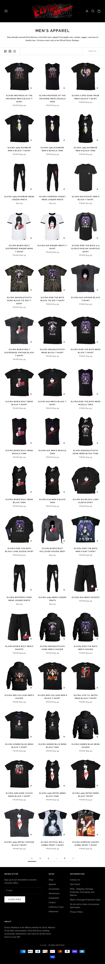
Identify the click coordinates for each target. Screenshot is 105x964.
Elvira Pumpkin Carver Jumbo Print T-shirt (85, 843)
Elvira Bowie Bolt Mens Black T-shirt (19, 403)
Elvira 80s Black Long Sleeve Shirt (86, 500)
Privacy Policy (76, 912)
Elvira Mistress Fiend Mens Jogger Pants (19, 598)
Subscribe (14, 899)
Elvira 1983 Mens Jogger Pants (52, 598)
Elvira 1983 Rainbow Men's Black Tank (85, 149)
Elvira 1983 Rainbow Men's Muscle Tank (52, 149)
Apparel (52, 884)
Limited (52, 902)
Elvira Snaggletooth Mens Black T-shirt (52, 350)
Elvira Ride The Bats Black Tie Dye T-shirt (52, 299)
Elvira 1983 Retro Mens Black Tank (52, 794)
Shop (51, 880)
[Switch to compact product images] (14, 51)
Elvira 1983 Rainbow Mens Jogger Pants (19, 198)
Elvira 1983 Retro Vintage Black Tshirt (19, 843)
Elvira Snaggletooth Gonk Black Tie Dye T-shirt (19, 300)
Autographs (54, 898)
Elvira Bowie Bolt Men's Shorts (19, 647)
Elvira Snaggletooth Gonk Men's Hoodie (52, 647)
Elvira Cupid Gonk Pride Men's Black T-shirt (85, 97)
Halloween (53, 911)
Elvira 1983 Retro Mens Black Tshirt (85, 794)
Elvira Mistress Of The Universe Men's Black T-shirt (19, 98)
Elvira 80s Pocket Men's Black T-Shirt (85, 198)
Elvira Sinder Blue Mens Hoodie (86, 745)
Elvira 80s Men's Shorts (85, 597)
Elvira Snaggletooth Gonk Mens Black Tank (86, 452)
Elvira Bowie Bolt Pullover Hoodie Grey (52, 549)
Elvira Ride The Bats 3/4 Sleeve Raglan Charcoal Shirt (85, 248)
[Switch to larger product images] (5, 51)
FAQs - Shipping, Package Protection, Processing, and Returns (82, 892)
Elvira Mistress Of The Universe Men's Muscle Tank (52, 98)
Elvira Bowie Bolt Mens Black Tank (19, 500)
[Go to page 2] (73, 858)
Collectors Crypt (56, 907)
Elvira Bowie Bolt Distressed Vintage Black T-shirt (19, 352)
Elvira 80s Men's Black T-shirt (52, 403)
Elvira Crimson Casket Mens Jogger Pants (52, 198)
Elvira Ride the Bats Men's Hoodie (85, 647)
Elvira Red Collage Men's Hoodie (19, 696)
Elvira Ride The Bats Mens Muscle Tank (85, 403)
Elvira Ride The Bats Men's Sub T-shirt (85, 549)
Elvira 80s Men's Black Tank (52, 500)
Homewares (54, 893)
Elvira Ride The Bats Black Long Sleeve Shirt (19, 549)
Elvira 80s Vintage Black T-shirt (85, 299)
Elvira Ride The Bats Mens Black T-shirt (85, 350)
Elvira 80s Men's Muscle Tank (52, 452)
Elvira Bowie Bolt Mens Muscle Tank (19, 452)
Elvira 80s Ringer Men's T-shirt (52, 247)
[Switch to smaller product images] (10, 51)
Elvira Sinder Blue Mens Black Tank (52, 745)
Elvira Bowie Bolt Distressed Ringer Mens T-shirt (19, 248)
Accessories (54, 889)
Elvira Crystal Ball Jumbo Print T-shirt (52, 843)
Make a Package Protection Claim (85, 900)
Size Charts (75, 884)
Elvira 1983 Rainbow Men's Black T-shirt (19, 149)
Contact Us (75, 880)
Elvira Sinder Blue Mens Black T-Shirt (19, 745)
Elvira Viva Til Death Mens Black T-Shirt (86, 696)
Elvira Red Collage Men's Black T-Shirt (52, 696)
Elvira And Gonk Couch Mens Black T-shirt (19, 794)
